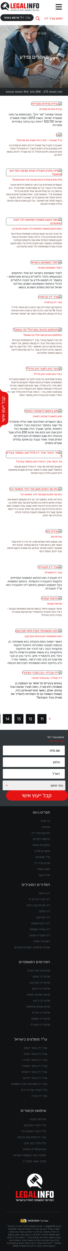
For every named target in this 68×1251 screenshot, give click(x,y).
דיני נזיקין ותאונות (40, 923)
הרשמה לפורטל (41, 839)
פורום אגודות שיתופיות (38, 1006)
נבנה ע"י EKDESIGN (38, 1220)
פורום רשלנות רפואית (38, 994)
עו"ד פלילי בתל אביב (35, 1143)
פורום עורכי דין (42, 863)
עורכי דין (42, 33)
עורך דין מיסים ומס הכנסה (31, 1137)
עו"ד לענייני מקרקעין (35, 1125)
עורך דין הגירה (39, 1096)
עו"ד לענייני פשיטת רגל (33, 1131)
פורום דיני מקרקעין (40, 982)
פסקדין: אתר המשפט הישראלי (29, 1155)
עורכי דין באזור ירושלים (34, 1072)
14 (7, 719)
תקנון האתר (43, 869)
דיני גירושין (44, 893)
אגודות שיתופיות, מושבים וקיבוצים (32, 947)
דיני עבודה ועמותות (40, 929)
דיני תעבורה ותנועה (39, 935)
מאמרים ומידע (42, 851)
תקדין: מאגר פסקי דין (34, 1161)
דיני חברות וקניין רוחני (38, 905)
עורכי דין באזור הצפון (35, 1048)
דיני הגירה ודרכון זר (39, 899)
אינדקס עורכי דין (41, 833)
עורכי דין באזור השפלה (34, 1066)
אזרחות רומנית (38, 1119)
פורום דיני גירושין (41, 988)
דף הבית (45, 821)
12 (30, 719)
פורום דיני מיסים (41, 976)
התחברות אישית (41, 845)
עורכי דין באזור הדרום (35, 1078)
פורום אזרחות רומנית (38, 970)
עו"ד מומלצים (43, 857)
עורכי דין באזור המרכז (34, 1060)
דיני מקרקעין (43, 917)
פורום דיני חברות (41, 1012)
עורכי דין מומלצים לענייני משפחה (29, 1084)
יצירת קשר (44, 875)
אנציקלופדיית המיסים (34, 1149)
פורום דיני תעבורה (40, 1024)
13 (19, 719)
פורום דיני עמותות (40, 1018)
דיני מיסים (44, 911)
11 (41, 719)
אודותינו (46, 827)
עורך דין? (17, 17)
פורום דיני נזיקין (41, 1000)
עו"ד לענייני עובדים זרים (34, 1090)
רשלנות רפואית (41, 941)
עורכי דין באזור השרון (35, 1054)
